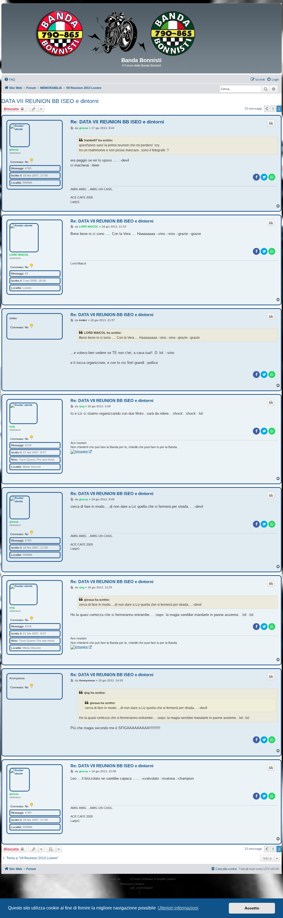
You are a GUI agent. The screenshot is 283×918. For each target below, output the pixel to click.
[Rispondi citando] (270, 123)
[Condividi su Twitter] (264, 177)
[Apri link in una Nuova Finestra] (81, 451)
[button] (266, 108)
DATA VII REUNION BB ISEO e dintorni (49, 101)
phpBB (125, 878)
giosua (14, 149)
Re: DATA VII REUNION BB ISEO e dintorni (117, 122)
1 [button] (273, 108)
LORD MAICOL (19, 254)
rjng (12, 426)
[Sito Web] (141, 32)
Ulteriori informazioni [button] (178, 908)
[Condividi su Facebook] (256, 177)
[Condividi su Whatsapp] (271, 177)
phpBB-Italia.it (154, 883)
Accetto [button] (252, 908)
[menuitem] (9, 79)
